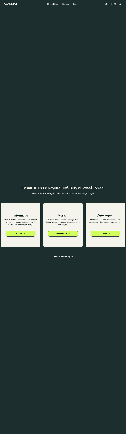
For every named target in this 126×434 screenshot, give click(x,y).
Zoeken (103, 233)
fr (111, 4)
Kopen (65, 4)
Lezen (76, 4)
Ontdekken (52, 4)
